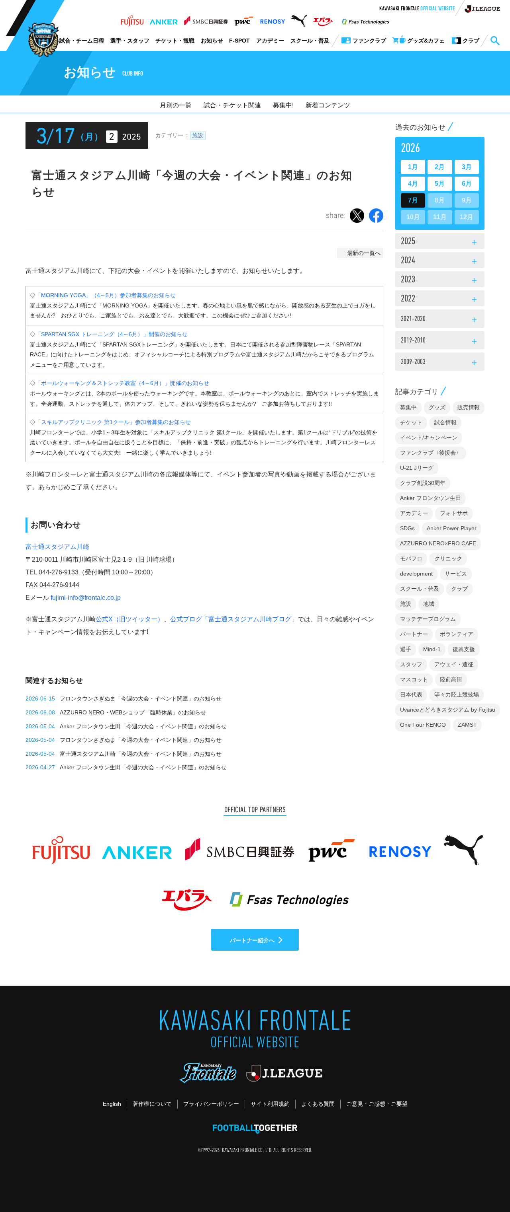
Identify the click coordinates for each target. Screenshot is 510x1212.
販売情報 (468, 407)
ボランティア (456, 634)
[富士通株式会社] (132, 18)
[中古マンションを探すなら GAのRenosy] (272, 18)
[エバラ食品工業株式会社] (322, 18)
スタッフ (411, 664)
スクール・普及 (310, 40)
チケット (411, 422)
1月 (413, 166)
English (112, 1104)
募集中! (283, 105)
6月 (467, 183)
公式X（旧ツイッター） (130, 619)
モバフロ (411, 558)
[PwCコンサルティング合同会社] (243, 18)
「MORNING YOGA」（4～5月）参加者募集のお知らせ (105, 295)
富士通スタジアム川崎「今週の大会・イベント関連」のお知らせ (141, 754)
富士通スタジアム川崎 (57, 546)
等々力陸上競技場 (456, 694)
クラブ (459, 589)
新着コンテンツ (328, 105)
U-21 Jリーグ (417, 468)
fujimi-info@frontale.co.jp (86, 597)
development (416, 573)
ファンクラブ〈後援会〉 (430, 452)
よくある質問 (318, 1104)
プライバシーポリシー (211, 1104)
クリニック (448, 558)
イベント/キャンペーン (428, 437)
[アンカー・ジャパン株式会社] (163, 18)
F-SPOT (239, 40)
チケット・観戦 (174, 40)
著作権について (152, 1104)
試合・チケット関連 (232, 105)
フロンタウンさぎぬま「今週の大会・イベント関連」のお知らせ (141, 698)
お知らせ (212, 40)
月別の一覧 (176, 105)
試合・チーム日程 (81, 40)
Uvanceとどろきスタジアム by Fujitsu (447, 709)
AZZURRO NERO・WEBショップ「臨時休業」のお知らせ (133, 712)
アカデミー (270, 40)
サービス (456, 573)
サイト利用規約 (270, 1104)
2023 (440, 280)
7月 (413, 200)
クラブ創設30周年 (422, 483)
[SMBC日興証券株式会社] (206, 18)
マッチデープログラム (428, 619)
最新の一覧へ (364, 253)
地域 (428, 604)
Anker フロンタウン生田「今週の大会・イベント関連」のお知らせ (143, 726)
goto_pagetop (484, 1183)
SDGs (407, 528)
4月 (413, 183)
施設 (197, 135)
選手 (405, 649)
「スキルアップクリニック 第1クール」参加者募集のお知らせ (113, 422)
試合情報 (445, 422)
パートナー (414, 634)
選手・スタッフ (129, 40)
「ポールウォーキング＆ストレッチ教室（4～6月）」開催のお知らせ (122, 383)
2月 (440, 166)
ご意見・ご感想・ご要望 (377, 1104)
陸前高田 (451, 679)
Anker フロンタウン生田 (430, 498)
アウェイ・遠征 (453, 664)
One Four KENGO (423, 725)
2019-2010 (440, 341)
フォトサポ (454, 513)
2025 (440, 242)
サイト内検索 (495, 41)
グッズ (437, 407)
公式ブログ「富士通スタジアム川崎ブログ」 (234, 619)
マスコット (414, 679)
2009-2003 (440, 363)
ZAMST (467, 725)
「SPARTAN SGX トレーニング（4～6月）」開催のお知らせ (111, 334)
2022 (440, 299)
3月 (467, 166)
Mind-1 (432, 649)
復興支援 (464, 649)
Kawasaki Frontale (417, 9)
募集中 (408, 407)
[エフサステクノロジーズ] (365, 18)
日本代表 (411, 694)
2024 (440, 261)
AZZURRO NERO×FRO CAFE (438, 543)
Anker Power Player (452, 528)
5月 (440, 183)
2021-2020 (440, 320)
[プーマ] (299, 18)
